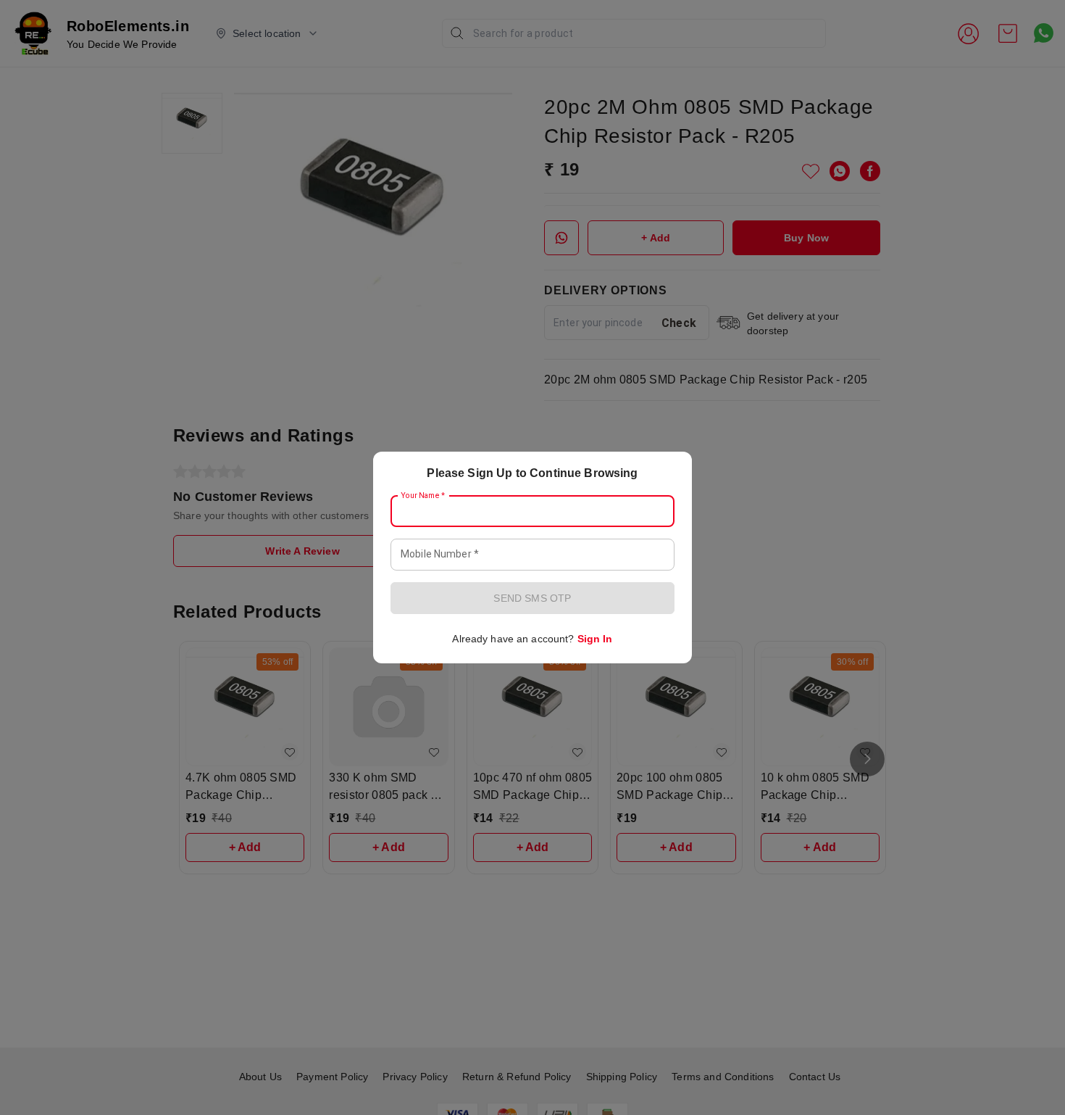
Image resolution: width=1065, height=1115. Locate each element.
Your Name (423, 496)
